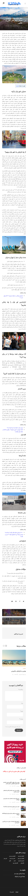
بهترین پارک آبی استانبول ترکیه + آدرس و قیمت (14, 535)
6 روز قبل (17, 786)
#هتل (10, 860)
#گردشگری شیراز (15, 863)
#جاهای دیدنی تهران (21, 856)
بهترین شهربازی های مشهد (19, 613)
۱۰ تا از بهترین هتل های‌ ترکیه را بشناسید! (14, 532)
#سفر (14, 860)
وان (21, 15)
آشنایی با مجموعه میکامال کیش (14, 622)
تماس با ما (12, 892)
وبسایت (21, 719)
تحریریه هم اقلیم (19, 26)
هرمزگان (12, 620)
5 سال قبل (20, 674)
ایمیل (21, 711)
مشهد (23, 612)
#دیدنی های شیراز (12, 858)
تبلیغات (16, 892)
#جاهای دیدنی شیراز (12, 856)
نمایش (17, 86)
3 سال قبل (15, 26)
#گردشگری (22, 863)
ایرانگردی (19, 612)
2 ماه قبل (17, 802)
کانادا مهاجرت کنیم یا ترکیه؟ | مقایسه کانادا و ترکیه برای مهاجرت (13, 431)
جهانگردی (16, 15)
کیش (19, 620)
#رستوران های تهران (21, 860)
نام (22, 703)
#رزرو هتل (5, 858)
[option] (14, 662)
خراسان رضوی (15, 612)
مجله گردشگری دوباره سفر (19, 874)
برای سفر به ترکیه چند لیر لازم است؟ (15, 428)
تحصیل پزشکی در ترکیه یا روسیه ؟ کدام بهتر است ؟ (13, 297)
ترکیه (19, 15)
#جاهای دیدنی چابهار (21, 858)
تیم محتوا (24, 674)
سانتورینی (24, 668)
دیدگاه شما (20, 689)
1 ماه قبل (17, 794)
